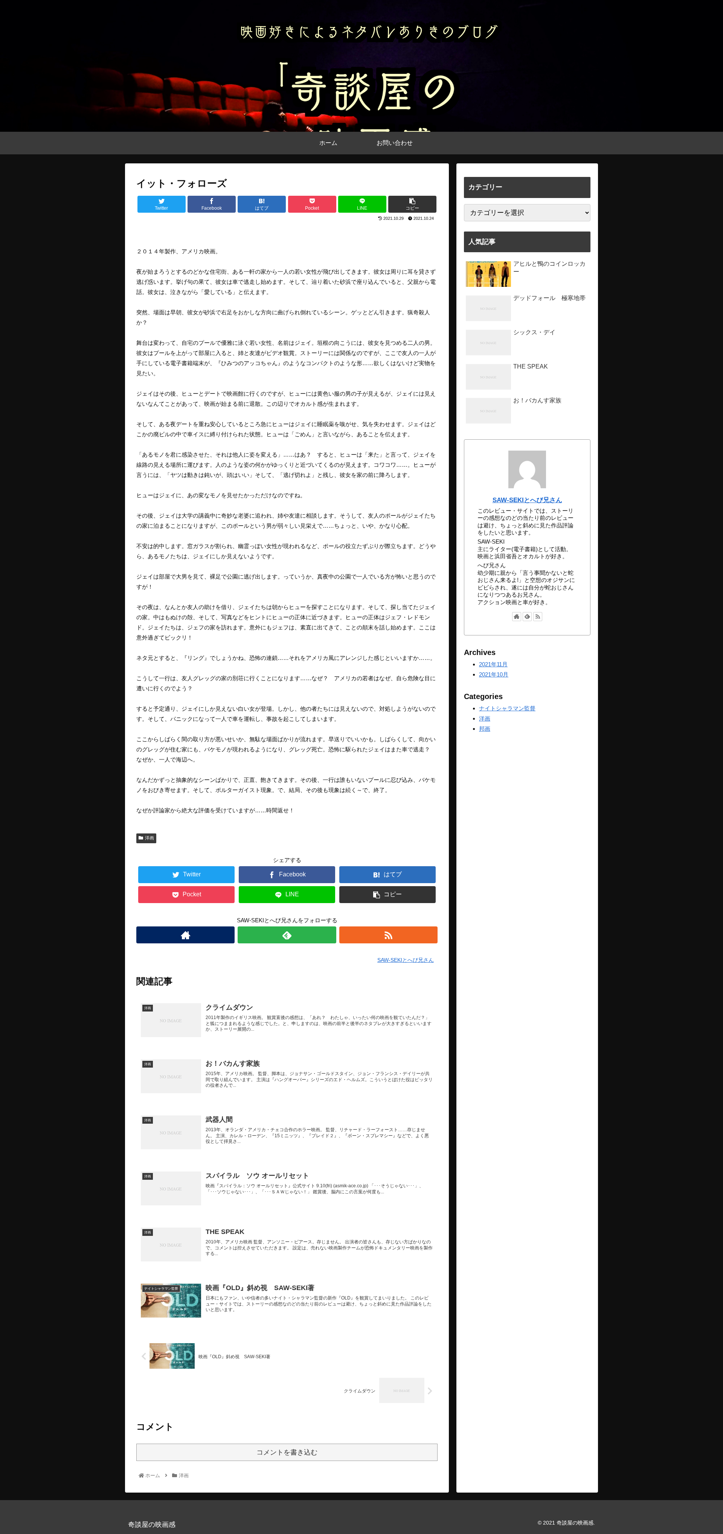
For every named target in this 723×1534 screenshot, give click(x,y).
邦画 (484, 728)
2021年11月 (493, 664)
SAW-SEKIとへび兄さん (527, 500)
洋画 (149, 838)
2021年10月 (493, 674)
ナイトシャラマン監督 (507, 708)
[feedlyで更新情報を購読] (287, 934)
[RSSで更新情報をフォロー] (388, 934)
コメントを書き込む (286, 1452)
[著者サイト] (185, 934)
